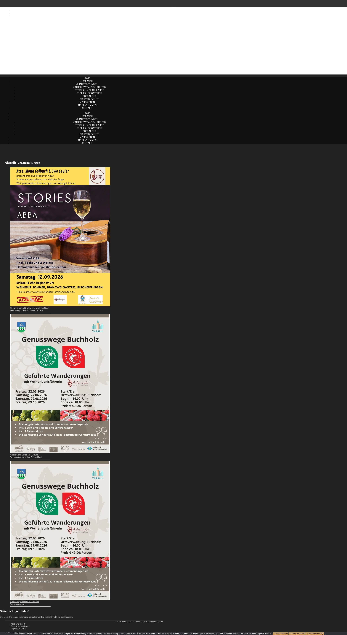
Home (86, 78)
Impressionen (87, 102)
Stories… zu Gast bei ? (89, 93)
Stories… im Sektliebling (89, 90)
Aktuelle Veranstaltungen (89, 87)
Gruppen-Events (89, 99)
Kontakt (87, 108)
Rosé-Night (89, 96)
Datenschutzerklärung (25, 13)
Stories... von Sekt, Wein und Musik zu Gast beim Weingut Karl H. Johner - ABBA (29, 309)
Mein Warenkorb (21, 10)
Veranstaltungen (87, 84)
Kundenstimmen (87, 105)
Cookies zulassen (281, 634)
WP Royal (17, 633)
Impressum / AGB (20, 16)
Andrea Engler (47, 8)
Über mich (87, 81)
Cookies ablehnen (297, 634)
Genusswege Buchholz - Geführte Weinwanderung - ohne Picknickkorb (26, 456)
